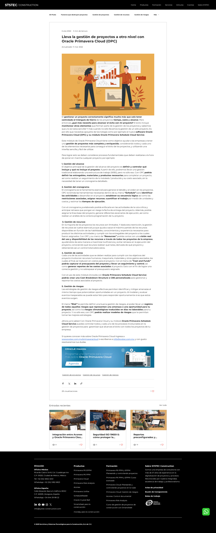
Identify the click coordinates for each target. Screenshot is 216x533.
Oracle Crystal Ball (82, 500)
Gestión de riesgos (141, 15)
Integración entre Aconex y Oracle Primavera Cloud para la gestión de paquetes (67, 436)
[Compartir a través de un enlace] (81, 383)
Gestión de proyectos (100, 15)
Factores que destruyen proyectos (74, 15)
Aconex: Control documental (118, 496)
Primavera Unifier (81, 491)
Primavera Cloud (81, 479)
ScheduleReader (81, 496)
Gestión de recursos (121, 15)
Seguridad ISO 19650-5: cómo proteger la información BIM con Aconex (106, 436)
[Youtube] (43, 504)
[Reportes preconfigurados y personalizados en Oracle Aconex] (148, 420)
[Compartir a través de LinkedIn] (75, 383)
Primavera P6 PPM (82, 474)
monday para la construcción (86, 512)
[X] (50, 504)
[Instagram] (46, 504)
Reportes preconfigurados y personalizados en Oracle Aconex (148, 436)
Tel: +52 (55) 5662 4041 (43, 479)
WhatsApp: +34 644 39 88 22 (46, 497)
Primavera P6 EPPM (83, 470)
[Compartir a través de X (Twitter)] (69, 383)
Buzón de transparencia (156, 492)
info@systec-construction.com (47, 509)
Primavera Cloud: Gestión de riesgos (122, 492)
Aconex (77, 487)
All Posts (52, 15)
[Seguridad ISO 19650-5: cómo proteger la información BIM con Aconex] (108, 420)
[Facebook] (39, 504)
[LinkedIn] (35, 504)
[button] (144, 5)
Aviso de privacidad (154, 487)
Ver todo (163, 405)
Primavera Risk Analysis (84, 483)
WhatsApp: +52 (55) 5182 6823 (47, 482)
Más (155, 15)
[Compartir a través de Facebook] (63, 383)
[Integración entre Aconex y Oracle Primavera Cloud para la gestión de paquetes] (67, 420)
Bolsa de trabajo (152, 496)
